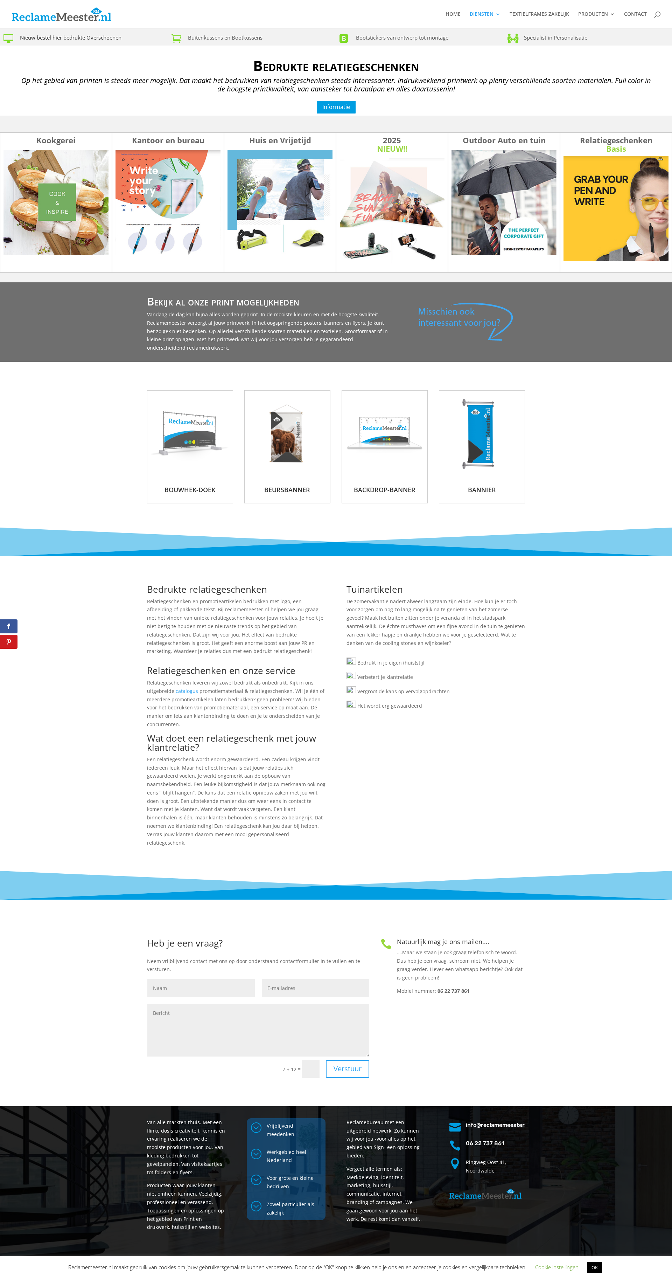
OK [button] (595, 1267)
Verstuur (348, 1068)
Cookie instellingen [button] (557, 1267)
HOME (453, 14)
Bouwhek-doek (189, 490)
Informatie (336, 107)
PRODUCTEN (593, 14)
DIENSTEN (481, 14)
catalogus (187, 691)
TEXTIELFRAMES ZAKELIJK (539, 14)
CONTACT (635, 14)
